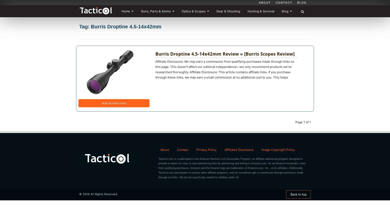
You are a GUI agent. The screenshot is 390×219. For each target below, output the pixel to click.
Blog (302, 2)
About (265, 2)
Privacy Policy (206, 150)
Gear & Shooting (228, 11)
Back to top (298, 194)
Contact (284, 2)
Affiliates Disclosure (239, 150)
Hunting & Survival (261, 11)
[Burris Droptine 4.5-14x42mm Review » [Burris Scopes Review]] (110, 72)
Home (125, 11)
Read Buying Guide (114, 103)
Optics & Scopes (194, 11)
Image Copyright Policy (278, 150)
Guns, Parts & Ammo (156, 11)
